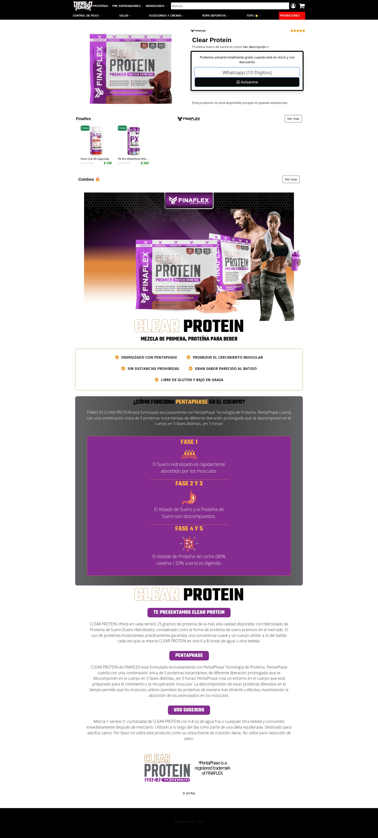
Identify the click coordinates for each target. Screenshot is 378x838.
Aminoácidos (154, 6)
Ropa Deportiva (214, 15)
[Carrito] (302, 6)
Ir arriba (189, 793)
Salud (123, 15)
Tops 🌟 (252, 15)
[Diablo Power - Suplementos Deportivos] (83, 6)
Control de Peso (85, 15)
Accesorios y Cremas (165, 15)
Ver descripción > (256, 47)
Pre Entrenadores (126, 6)
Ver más (293, 119)
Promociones (290, 15)
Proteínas (100, 6)
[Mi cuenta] (293, 6)
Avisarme (249, 82)
